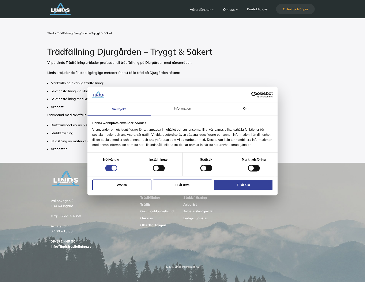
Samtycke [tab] (119, 109)
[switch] (159, 167)
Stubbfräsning (195, 197)
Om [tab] (245, 108)
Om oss (229, 9)
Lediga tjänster (195, 218)
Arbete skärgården (199, 211)
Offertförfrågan (295, 9)
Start (50, 33)
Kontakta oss (257, 9)
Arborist (190, 204)
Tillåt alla (243, 185)
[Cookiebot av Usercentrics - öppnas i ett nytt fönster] (254, 95)
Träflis (145, 204)
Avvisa (122, 185)
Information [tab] (182, 108)
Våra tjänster (200, 9)
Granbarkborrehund (157, 211)
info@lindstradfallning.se (71, 246)
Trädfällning (150, 197)
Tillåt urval (182, 185)
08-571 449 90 (63, 241)
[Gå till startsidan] (115, 9)
